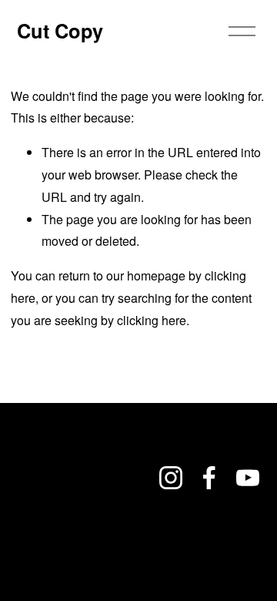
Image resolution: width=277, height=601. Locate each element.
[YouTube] (247, 477)
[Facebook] (209, 477)
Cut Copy (60, 30)
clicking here (151, 320)
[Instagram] (171, 477)
